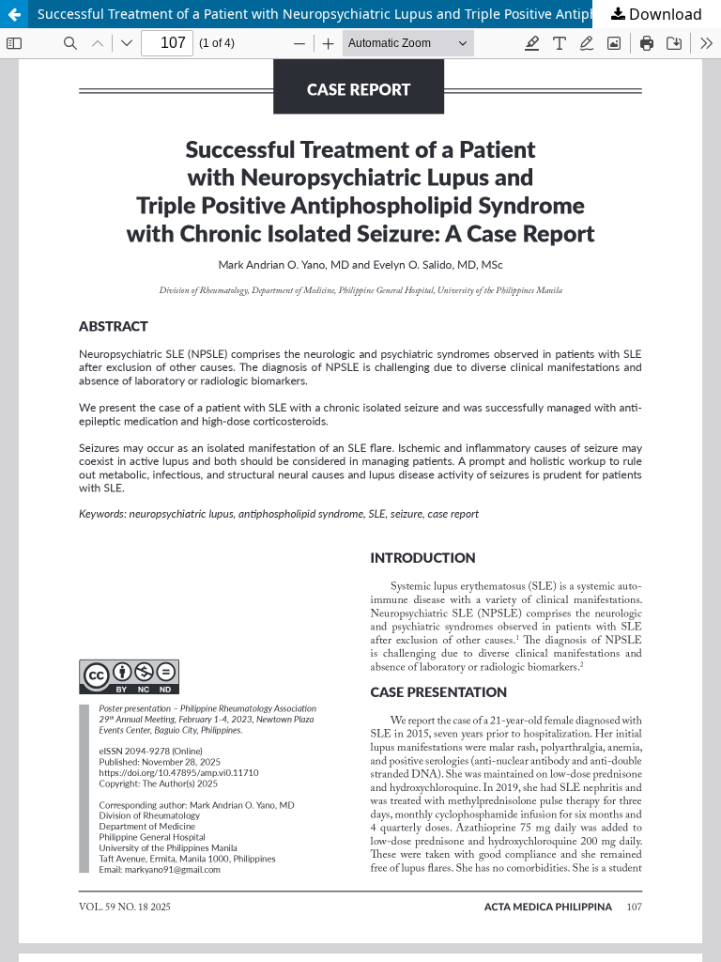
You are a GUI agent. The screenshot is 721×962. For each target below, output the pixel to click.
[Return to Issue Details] (14, 14)
